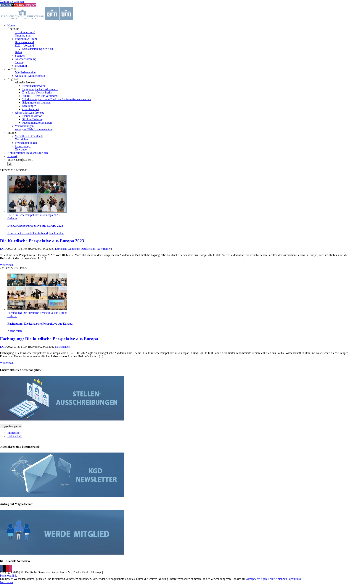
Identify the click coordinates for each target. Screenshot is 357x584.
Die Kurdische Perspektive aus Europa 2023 (33, 215)
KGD (3, 248)
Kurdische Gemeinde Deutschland (27, 233)
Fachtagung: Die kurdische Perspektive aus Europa (37, 312)
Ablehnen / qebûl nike (288, 578)
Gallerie (12, 218)
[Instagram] (10, 568)
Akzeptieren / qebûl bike (260, 578)
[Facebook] (1, 568)
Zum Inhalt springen (12, 1)
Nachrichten (56, 233)
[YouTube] (7, 568)
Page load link (8, 575)
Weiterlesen (7, 264)
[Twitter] (4, 568)
